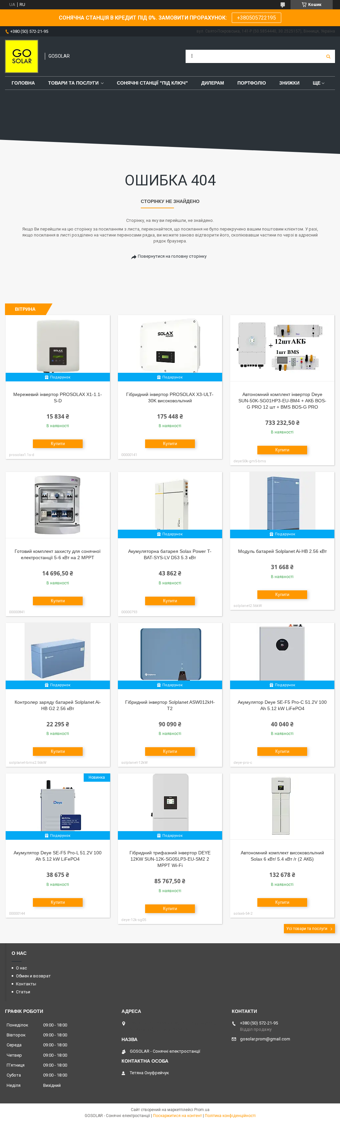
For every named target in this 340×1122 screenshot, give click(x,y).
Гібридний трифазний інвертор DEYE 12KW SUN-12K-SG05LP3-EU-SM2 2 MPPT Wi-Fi (170, 859)
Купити (58, 443)
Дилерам (212, 83)
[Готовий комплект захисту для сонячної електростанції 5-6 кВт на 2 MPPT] (58, 505)
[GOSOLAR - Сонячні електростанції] (21, 56)
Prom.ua (202, 1109)
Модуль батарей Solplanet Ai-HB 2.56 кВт (282, 551)
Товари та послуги (73, 83)
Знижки (289, 83)
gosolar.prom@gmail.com (265, 1038)
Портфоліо (251, 83)
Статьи (23, 991)
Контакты (26, 983)
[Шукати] (328, 56)
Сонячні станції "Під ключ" (152, 83)
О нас (21, 967)
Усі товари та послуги (306, 928)
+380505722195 (256, 18)
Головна (23, 83)
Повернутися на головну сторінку (172, 256)
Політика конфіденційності (230, 1115)
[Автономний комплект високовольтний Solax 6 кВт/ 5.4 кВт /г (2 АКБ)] (282, 806)
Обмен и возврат (33, 975)
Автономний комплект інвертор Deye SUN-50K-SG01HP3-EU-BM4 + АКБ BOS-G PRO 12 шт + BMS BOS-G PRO (282, 401)
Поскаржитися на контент (177, 1115)
